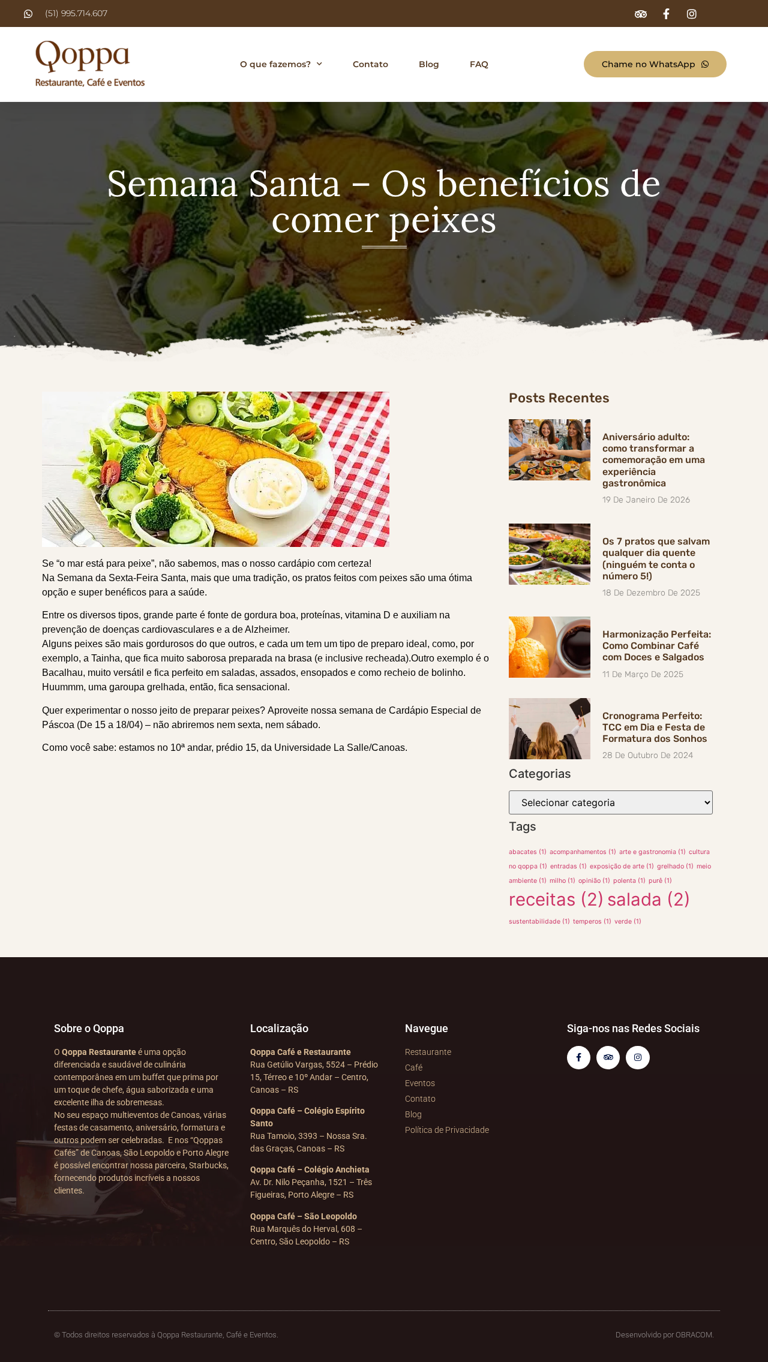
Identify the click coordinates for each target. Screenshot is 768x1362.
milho (562, 881)
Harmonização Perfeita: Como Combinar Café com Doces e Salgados (656, 646)
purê (660, 881)
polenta (629, 881)
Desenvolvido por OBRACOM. (665, 1334)
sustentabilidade (539, 921)
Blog (429, 64)
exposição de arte (622, 866)
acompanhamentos (583, 852)
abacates (528, 852)
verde (627, 921)
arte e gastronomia (652, 852)
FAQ (479, 64)
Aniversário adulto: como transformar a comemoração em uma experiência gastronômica (653, 460)
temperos (592, 921)
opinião (594, 881)
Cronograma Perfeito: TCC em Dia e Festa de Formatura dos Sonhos (654, 727)
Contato (370, 64)
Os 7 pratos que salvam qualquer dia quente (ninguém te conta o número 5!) (656, 559)
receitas (556, 899)
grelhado (675, 866)
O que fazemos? (275, 64)
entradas (568, 866)
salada (649, 899)
